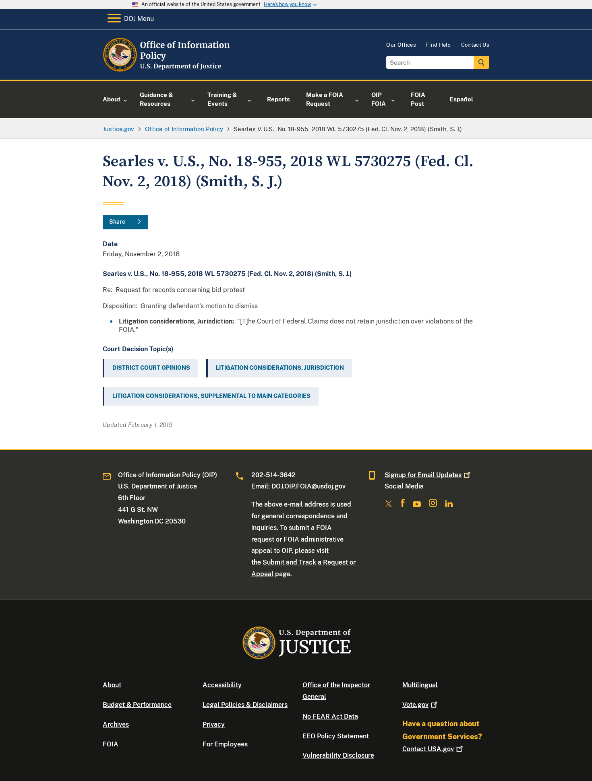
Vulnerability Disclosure (338, 755)
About (112, 685)
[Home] (168, 70)
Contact (428, 749)
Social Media (404, 486)
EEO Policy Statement (335, 736)
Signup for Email (423, 475)
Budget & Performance (137, 705)
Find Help (438, 45)
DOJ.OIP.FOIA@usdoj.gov (308, 486)
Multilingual (420, 685)
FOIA (110, 744)
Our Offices (401, 45)
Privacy (214, 724)
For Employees (225, 744)
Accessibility (222, 685)
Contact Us (475, 45)
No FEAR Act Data (330, 716)
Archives (116, 724)
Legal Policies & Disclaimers (245, 705)
